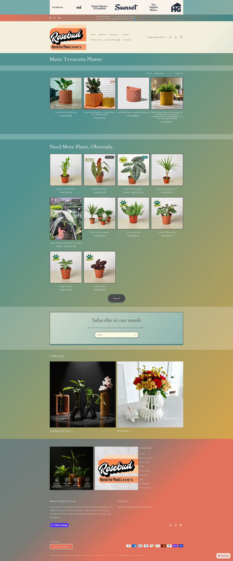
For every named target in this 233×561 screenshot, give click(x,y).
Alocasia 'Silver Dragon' (133, 189)
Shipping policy (125, 555)
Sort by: (149, 73)
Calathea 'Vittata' (65, 286)
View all (116, 298)
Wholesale (144, 475)
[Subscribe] (135, 335)
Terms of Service (146, 458)
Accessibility (144, 483)
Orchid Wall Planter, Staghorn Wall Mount (133, 112)
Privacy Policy (145, 470)
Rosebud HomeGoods (62, 555)
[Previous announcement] (90, 18)
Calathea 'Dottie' (99, 286)
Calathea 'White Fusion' (167, 232)
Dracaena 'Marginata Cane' (167, 189)
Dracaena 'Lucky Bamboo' (66, 189)
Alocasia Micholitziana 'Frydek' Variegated (66, 243)
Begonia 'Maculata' (100, 189)
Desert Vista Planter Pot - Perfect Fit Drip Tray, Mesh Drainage (99, 113)
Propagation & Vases (60, 431)
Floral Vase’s (123, 431)
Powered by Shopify (75, 555)
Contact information (138, 555)
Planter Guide (145, 488)
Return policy (145, 462)
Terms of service (112, 555)
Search (142, 453)
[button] (114, 34)
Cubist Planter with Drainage (66, 112)
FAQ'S (142, 466)
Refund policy (88, 555)
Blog (141, 479)
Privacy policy (100, 555)
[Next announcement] (142, 18)
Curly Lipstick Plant (133, 232)
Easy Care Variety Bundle (99, 232)
